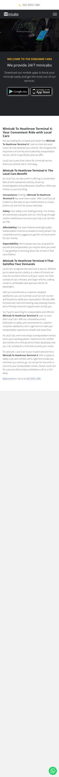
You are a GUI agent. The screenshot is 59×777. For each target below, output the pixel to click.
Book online (8, 378)
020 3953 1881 (31, 5)
